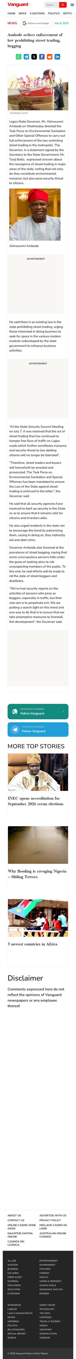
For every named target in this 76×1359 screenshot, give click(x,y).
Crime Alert (15, 1277)
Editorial (13, 1281)
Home (11, 13)
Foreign (44, 1273)
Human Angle (47, 1285)
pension (44, 1293)
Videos (43, 1325)
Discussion (14, 1285)
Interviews (14, 1305)
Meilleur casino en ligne (53, 1227)
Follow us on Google (38, 23)
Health (43, 1277)
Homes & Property (50, 1281)
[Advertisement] (35, 284)
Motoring (13, 1321)
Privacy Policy (50, 1220)
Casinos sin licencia (16, 1243)
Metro (67, 13)
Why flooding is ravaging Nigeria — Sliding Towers (37, 873)
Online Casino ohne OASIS (22, 1227)
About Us (14, 1215)
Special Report (17, 1333)
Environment (47, 1264)
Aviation (13, 1264)
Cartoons (45, 1317)
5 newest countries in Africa (32, 943)
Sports (12, 1337)
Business (13, 1269)
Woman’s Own (48, 1333)
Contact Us (16, 1220)
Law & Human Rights (20, 1313)
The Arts (44, 1313)
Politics (54, 13)
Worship (44, 1337)
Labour (12, 1309)
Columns (13, 1273)
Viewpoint (45, 1329)
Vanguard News (18, 5)
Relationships (16, 1329)
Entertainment (48, 1260)
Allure (12, 1260)
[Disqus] (38, 1065)
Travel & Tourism (49, 1321)
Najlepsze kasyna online (20, 1235)
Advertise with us (52, 1215)
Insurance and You (51, 1289)
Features (45, 1269)
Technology (46, 1309)
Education (14, 1289)
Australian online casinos (52, 1235)
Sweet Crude (47, 1305)
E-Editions (37, 13)
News (23, 13)
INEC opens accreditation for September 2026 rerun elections (35, 800)
